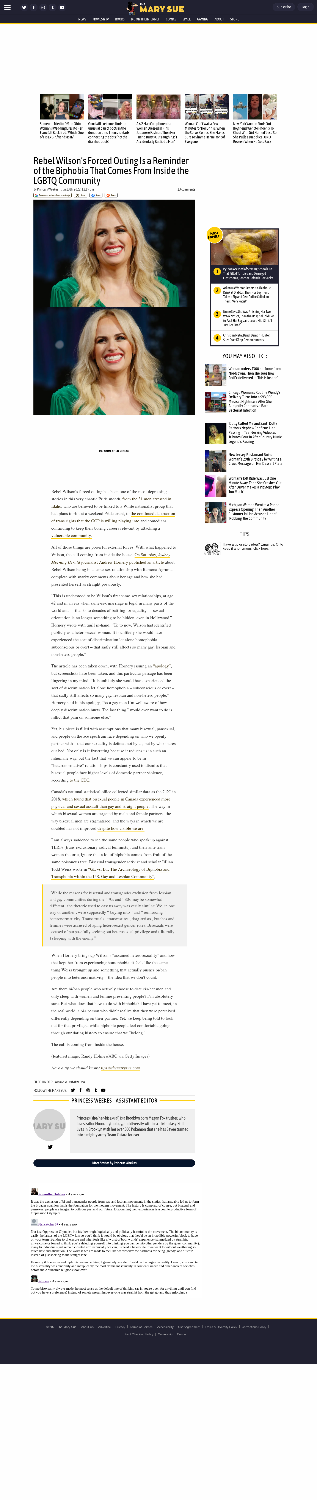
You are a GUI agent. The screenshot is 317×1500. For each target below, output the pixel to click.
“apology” (162, 666)
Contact (182, 1334)
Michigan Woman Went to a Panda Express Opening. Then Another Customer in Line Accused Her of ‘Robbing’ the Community (254, 511)
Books (119, 19)
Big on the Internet (145, 19)
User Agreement (189, 1327)
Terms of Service (141, 1327)
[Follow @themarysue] (24, 10)
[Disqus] (115, 1240)
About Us (87, 1327)
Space (187, 19)
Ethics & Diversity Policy (221, 1327)
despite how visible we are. (120, 828)
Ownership (165, 1334)
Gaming (202, 19)
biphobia (61, 1082)
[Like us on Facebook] (34, 10)
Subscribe (284, 7)
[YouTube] (62, 10)
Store (234, 19)
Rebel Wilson (77, 1082)
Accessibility (165, 1327)
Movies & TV (101, 19)
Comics (171, 19)
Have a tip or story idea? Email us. (249, 544)
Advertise (104, 1327)
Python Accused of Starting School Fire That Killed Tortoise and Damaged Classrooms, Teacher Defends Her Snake (248, 273)
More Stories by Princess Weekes (114, 1163)
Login (305, 7)
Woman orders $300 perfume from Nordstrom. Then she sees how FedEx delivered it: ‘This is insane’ (255, 373)
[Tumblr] (52, 10)
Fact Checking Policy (139, 1334)
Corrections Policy (254, 1327)
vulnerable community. (71, 535)
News (82, 19)
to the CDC (79, 780)
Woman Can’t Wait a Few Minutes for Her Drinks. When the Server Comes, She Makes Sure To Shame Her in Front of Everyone (205, 132)
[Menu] (7, 7)
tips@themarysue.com (120, 1067)
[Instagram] (43, 10)
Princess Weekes (47, 189)
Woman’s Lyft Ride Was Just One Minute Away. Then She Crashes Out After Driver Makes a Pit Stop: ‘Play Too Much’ (255, 485)
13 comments (186, 189)
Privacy (120, 1327)
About (219, 19)
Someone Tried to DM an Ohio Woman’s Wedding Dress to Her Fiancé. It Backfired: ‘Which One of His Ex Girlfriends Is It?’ (62, 130)
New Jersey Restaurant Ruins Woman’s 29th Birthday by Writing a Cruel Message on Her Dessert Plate (255, 459)
